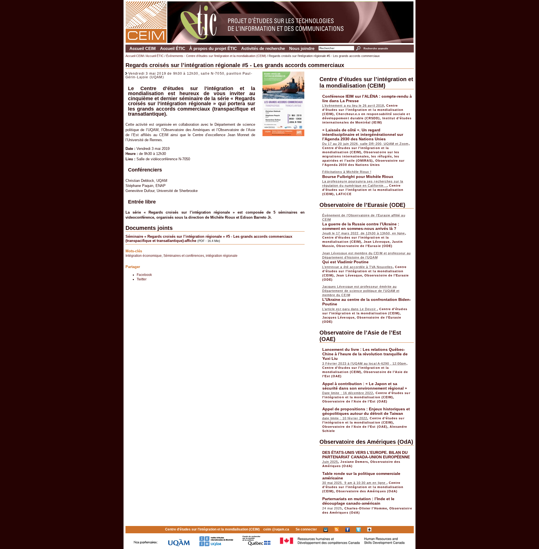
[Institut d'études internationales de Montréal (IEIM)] (216, 545)
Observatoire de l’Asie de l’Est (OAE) (354, 401)
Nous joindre (301, 48)
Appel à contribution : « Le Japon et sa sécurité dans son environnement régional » (364, 385)
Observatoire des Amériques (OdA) (366, 442)
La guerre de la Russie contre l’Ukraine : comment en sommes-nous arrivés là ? (360, 226)
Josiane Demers (354, 461)
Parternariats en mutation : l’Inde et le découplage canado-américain (358, 501)
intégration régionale (221, 255)
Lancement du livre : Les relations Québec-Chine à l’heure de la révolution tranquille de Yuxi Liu (365, 354)
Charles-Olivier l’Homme (365, 508)
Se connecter (306, 529)
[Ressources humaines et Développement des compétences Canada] (342, 545)
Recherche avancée (376, 48)
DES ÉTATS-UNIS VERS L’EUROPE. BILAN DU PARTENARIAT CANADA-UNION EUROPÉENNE (366, 454)
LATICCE (343, 194)
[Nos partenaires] (146, 545)
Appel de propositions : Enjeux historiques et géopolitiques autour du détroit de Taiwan (366, 411)
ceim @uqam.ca (276, 529)
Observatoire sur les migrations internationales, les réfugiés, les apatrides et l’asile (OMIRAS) (360, 156)
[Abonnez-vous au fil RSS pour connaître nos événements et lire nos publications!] (337, 529)
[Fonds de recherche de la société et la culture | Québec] (256, 545)
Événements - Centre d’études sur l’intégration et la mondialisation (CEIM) (216, 56)
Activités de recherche (263, 48)
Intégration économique (143, 255)
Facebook (144, 274)
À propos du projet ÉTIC (213, 48)
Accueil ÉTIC (172, 48)
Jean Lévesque (377, 241)
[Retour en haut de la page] (369, 529)
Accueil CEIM (142, 48)
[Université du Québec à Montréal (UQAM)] (179, 545)
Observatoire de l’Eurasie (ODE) (362, 205)
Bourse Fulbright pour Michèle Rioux (357, 176)
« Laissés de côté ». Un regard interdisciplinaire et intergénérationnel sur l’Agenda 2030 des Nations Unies (362, 134)
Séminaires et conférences (183, 255)
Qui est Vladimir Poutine (345, 262)
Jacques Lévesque (338, 317)
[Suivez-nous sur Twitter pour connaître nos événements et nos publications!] (358, 529)
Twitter (142, 279)
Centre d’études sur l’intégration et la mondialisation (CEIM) (366, 82)
